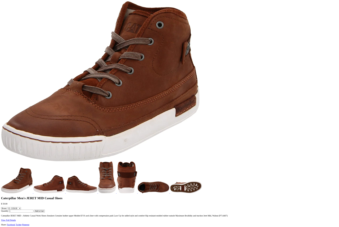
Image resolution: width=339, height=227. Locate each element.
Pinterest (25, 225)
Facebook (11, 225)
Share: (3, 225)
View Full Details (8, 220)
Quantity (4, 211)
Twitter (19, 225)
